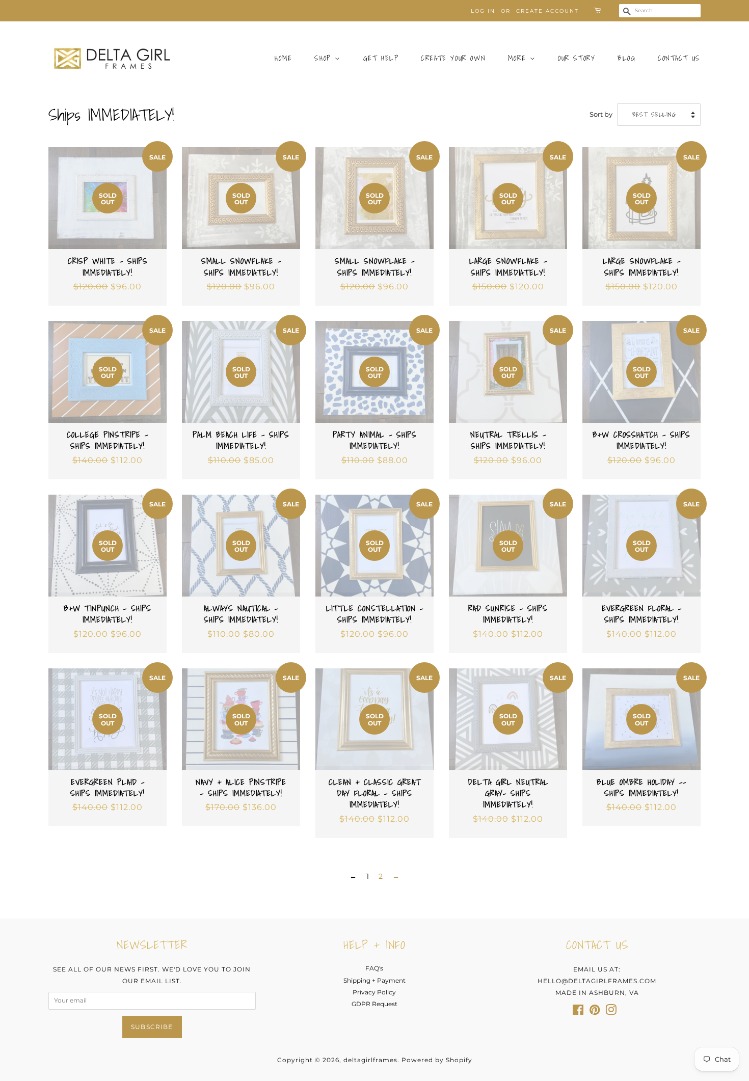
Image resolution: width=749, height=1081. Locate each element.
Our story (576, 58)
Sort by (601, 114)
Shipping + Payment (374, 980)
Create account (547, 11)
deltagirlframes (370, 1060)
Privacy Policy (374, 992)
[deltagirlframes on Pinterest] (594, 1012)
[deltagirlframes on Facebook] (578, 1012)
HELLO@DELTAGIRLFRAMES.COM (597, 981)
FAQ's (374, 968)
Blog (626, 58)
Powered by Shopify (437, 1060)
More (519, 58)
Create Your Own (453, 58)
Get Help (381, 58)
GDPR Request (374, 1004)
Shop (324, 58)
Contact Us (679, 58)
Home (283, 58)
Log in (483, 11)
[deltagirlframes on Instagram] (611, 1012)
